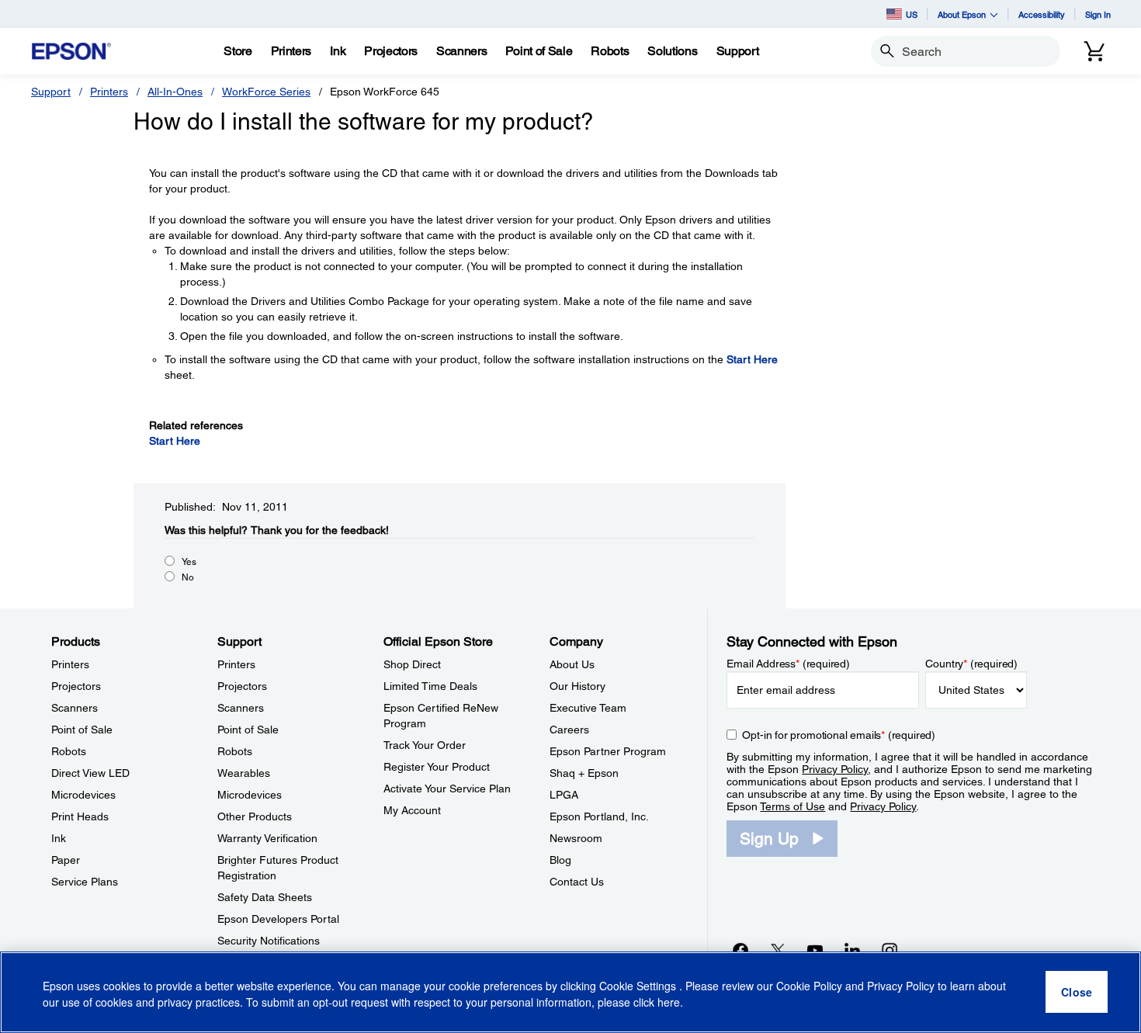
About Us (572, 664)
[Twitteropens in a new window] (778, 950)
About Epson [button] (962, 14)
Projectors (76, 686)
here (668, 1002)
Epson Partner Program (608, 751)
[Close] (1077, 993)
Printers (109, 91)
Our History (577, 686)
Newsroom (576, 838)
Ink (58, 838)
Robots (68, 751)
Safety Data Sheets (264, 897)
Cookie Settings (639, 986)
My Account (412, 810)
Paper (65, 860)
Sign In (1098, 14)
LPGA (564, 795)
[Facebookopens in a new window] (740, 950)
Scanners (74, 708)
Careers (569, 729)
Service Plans (84, 881)
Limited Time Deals (430, 686)
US (911, 14)
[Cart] (1094, 51)
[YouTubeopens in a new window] (815, 950)
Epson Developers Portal (278, 919)
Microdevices (83, 795)
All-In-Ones (175, 91)
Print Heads (80, 816)
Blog (560, 860)
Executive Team (588, 708)
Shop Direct (412, 664)
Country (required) (971, 663)
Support (51, 91)
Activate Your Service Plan (447, 788)
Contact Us (577, 881)
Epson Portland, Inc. (599, 816)
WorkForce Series (266, 91)
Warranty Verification (267, 838)
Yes (189, 561)
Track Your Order (424, 745)
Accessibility (1041, 14)
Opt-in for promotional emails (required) (838, 735)
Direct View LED (90, 773)
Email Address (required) (788, 663)
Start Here (752, 359)
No (188, 577)
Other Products (254, 816)
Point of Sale (82, 729)
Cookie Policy (809, 986)
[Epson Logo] (71, 51)
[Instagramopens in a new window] (889, 950)
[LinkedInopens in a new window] (852, 950)
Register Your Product (436, 767)
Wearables (243, 773)
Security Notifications (268, 940)
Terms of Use (792, 806)
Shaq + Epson (584, 773)
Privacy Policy (835, 769)
